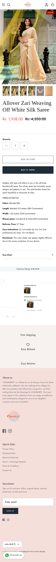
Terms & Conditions (10, 465)
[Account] (45, 4)
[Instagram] (10, 431)
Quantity (6, 139)
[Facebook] (4, 431)
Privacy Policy (8, 448)
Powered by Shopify (37, 551)
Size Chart (7, 254)
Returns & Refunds (10, 457)
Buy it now (28, 169)
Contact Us (7, 470)
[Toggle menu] (3, 4)
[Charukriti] (28, 5)
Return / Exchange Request (14, 461)
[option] (28, 46)
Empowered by (19, 551)
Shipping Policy (9, 453)
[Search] (10, 4)
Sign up (10, 511)
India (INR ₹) (10, 544)
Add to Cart (28, 159)
